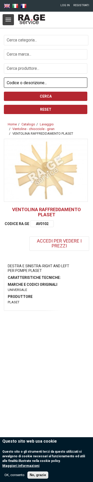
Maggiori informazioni (21, 466)
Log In (65, 5)
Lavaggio (47, 124)
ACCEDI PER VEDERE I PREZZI (59, 243)
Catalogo (28, 124)
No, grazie (38, 475)
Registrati (81, 5)
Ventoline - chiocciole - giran (33, 129)
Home (12, 124)
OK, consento (14, 475)
